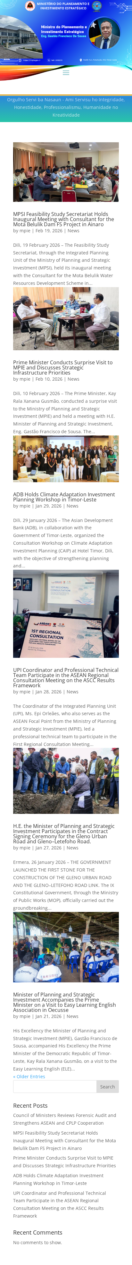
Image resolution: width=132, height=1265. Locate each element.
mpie (25, 230)
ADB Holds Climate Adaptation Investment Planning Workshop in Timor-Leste (64, 497)
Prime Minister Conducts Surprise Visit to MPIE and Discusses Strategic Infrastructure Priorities (63, 367)
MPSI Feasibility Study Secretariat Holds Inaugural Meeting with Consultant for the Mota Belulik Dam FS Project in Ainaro (63, 219)
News (73, 230)
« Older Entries (29, 1076)
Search (107, 1087)
